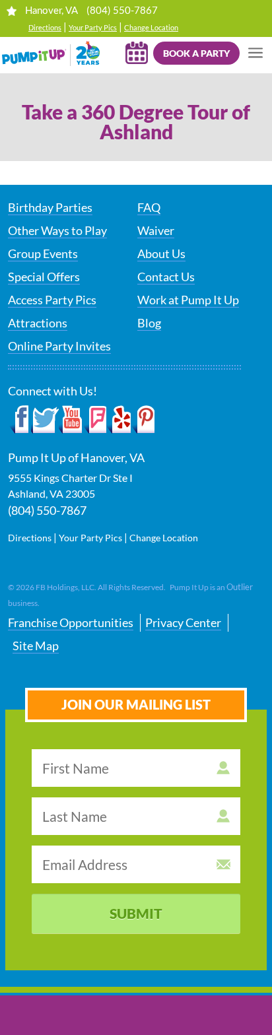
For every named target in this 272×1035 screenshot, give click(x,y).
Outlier (239, 587)
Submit (136, 913)
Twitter (45, 419)
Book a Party (196, 53)
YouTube (71, 419)
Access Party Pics (52, 299)
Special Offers (44, 276)
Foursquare (94, 419)
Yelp (118, 419)
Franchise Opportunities (70, 622)
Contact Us (166, 276)
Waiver (155, 230)
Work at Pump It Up (188, 299)
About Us (161, 253)
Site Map (36, 645)
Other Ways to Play (57, 230)
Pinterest (143, 419)
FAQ (148, 207)
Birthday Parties (50, 207)
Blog (149, 323)
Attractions (37, 323)
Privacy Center (183, 622)
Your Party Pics (93, 27)
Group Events (43, 253)
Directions (44, 27)
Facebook (19, 419)
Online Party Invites (59, 346)
